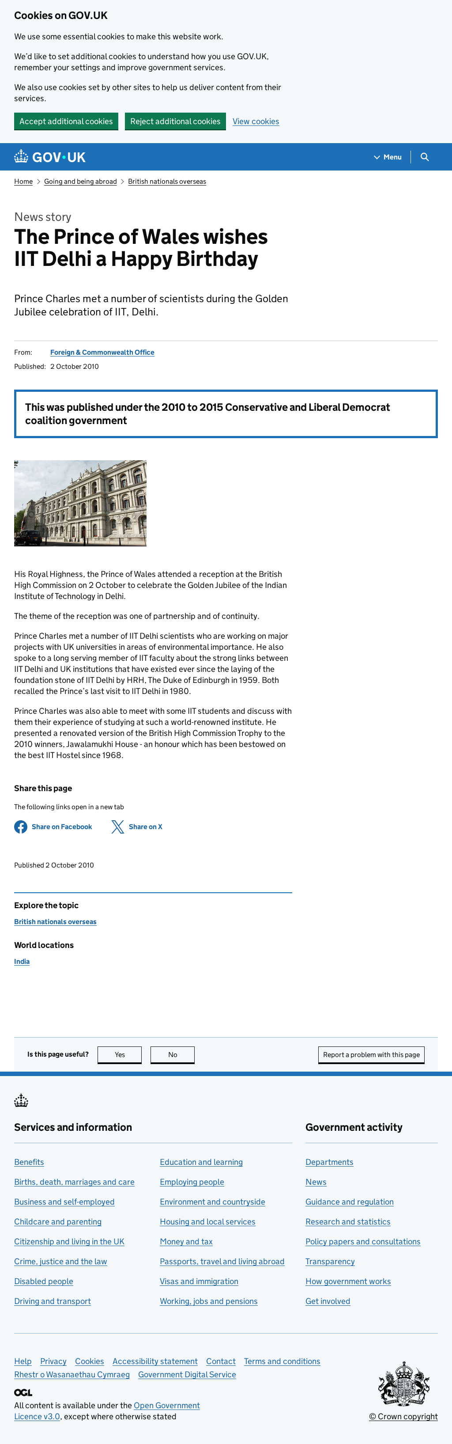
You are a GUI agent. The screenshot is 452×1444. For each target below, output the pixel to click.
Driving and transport (52, 1301)
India (22, 961)
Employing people (192, 1182)
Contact (221, 1361)
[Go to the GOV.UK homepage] (50, 157)
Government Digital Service (187, 1374)
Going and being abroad (80, 181)
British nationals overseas (167, 181)
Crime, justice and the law (60, 1261)
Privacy (53, 1361)
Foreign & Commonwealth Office (102, 352)
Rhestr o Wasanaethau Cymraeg (72, 1374)
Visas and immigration (199, 1281)
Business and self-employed (64, 1202)
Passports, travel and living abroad (222, 1261)
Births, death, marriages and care (74, 1182)
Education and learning (201, 1162)
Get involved (327, 1301)
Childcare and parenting (58, 1222)
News (316, 1182)
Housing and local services (208, 1222)
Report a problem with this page (371, 1054)
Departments (329, 1162)
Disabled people (43, 1281)
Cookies (89, 1361)
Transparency (330, 1261)
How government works (348, 1281)
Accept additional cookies (66, 121)
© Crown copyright (403, 1416)
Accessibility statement (155, 1361)
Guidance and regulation (349, 1202)
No (181, 1054)
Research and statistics (348, 1222)
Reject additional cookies (175, 121)
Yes (128, 1054)
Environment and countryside (212, 1202)
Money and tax (186, 1241)
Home (23, 181)
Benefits (29, 1162)
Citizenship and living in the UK (69, 1241)
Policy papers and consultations (363, 1241)
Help (23, 1361)
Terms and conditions (282, 1361)
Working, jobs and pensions (209, 1301)
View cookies (256, 121)
